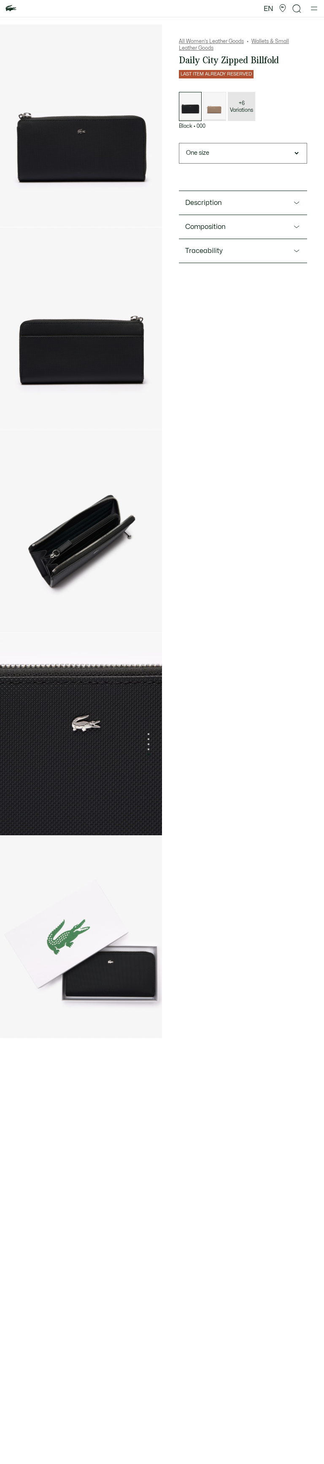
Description (203, 202)
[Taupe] (215, 106)
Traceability (204, 251)
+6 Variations (241, 107)
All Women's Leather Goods (211, 41)
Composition (205, 226)
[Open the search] (297, 8)
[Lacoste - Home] (11, 9)
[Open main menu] (314, 8)
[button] (282, 8)
